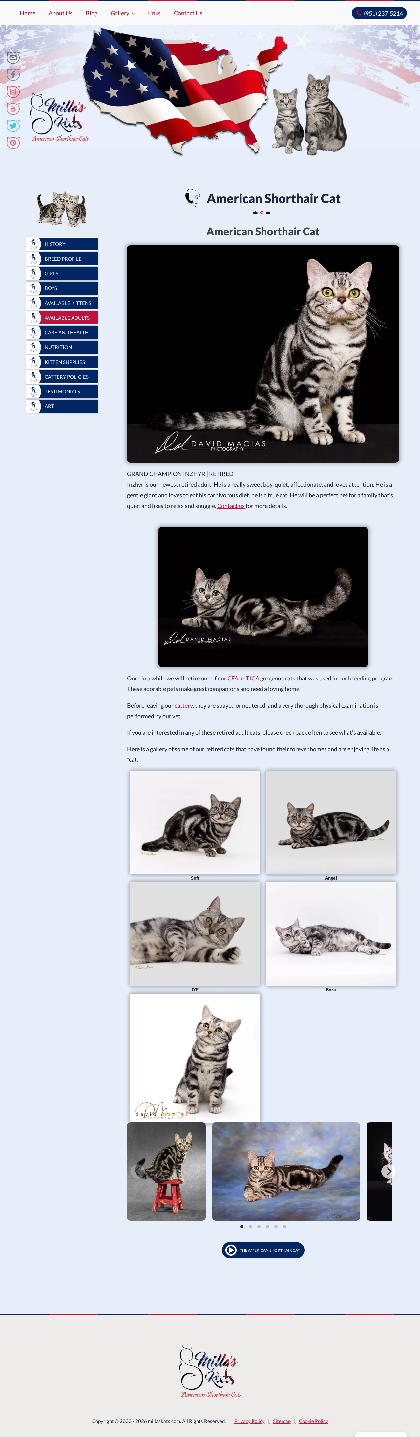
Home (27, 13)
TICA (252, 678)
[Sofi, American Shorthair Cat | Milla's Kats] (195, 823)
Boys (51, 288)
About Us (61, 13)
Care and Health (67, 332)
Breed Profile (63, 259)
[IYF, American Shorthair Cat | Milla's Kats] (195, 934)
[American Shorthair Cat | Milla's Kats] (13, 57)
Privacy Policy (249, 1421)
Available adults (67, 318)
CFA (232, 678)
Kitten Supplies (65, 362)
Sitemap (282, 1421)
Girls (51, 273)
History (55, 244)
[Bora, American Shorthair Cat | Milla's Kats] (331, 934)
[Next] (388, 1171)
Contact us (231, 505)
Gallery (120, 13)
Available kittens (68, 303)
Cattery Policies (67, 377)
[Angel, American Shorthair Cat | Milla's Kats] (331, 823)
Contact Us (188, 13)
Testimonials (62, 391)
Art (49, 406)
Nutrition (58, 347)
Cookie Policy (313, 1421)
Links (154, 13)
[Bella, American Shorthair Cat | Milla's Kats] (195, 1058)
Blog (91, 13)
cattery (184, 705)
